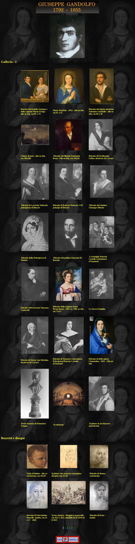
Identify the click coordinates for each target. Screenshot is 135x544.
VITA (59, 539)
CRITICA (73, 539)
